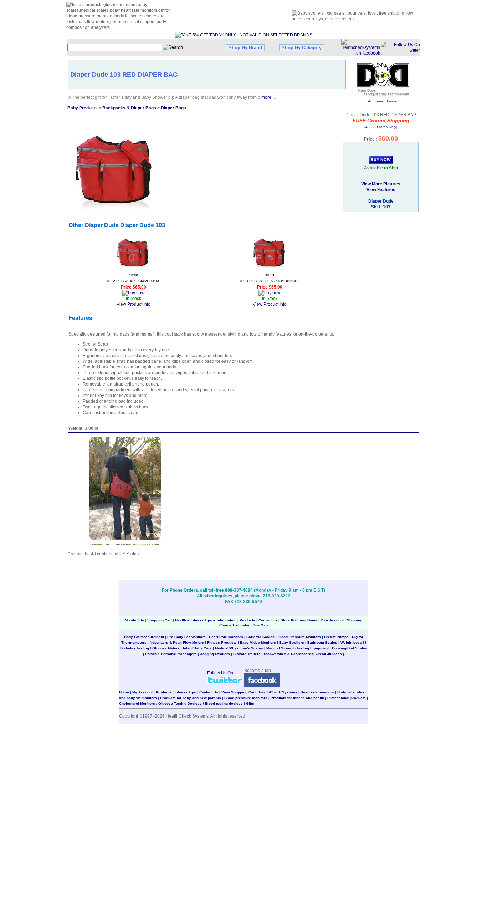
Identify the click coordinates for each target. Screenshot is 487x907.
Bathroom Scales (322, 642)
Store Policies (293, 620)
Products (247, 620)
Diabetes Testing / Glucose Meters (150, 648)
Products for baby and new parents (190, 698)
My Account (142, 692)
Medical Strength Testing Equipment (297, 648)
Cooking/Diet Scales (349, 648)
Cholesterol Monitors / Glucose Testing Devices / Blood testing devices (181, 703)
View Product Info (133, 304)
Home (312, 620)
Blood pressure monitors (245, 698)
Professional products (346, 698)
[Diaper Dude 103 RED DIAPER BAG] (115, 168)
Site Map (260, 625)
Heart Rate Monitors (226, 637)
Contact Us (267, 620)
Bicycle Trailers (247, 654)
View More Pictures (380, 184)
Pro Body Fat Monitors (186, 637)
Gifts (250, 703)
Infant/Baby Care (197, 648)
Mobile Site (134, 620)
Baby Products (82, 108)
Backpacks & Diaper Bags (129, 108)
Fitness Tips (185, 692)
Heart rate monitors (317, 692)
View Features (380, 189)
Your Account (332, 620)
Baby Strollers (291, 642)
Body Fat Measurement (144, 637)
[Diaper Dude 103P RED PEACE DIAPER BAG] (133, 253)
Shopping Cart (159, 620)
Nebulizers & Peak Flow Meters (177, 642)
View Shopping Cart (238, 692)
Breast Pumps (336, 637)
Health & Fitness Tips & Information (205, 620)
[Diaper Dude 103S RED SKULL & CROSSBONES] (269, 253)
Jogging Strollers (215, 654)
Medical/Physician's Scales (239, 648)
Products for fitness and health (297, 698)
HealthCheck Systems (278, 692)
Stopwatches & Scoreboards (288, 654)
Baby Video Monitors (258, 642)
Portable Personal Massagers (171, 654)
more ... (268, 97)
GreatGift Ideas (329, 654)
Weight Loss (351, 642)
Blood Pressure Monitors (299, 637)
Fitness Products (222, 642)
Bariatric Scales (260, 637)
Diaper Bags (173, 108)
